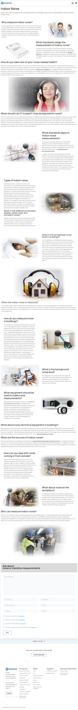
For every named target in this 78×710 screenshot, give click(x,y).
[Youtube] (17, 696)
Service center (64, 671)
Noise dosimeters (23, 680)
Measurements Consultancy (64, 674)
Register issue (50, 673)
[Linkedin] (14, 696)
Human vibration (23, 675)
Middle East (36, 682)
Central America (37, 678)
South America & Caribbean (37, 687)
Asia (34, 673)
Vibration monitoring (24, 684)
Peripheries (22, 689)
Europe (35, 680)
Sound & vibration (24, 694)
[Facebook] (7, 696)
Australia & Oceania (38, 675)
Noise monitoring (23, 682)
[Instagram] (9, 696)
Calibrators (22, 678)
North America (37, 684)
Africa (34, 671)
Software (21, 687)
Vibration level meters (25, 673)
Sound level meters (24, 671)
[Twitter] (12, 696)
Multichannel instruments (22, 696)
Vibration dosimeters (24, 691)
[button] (73, 3)
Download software (52, 671)
